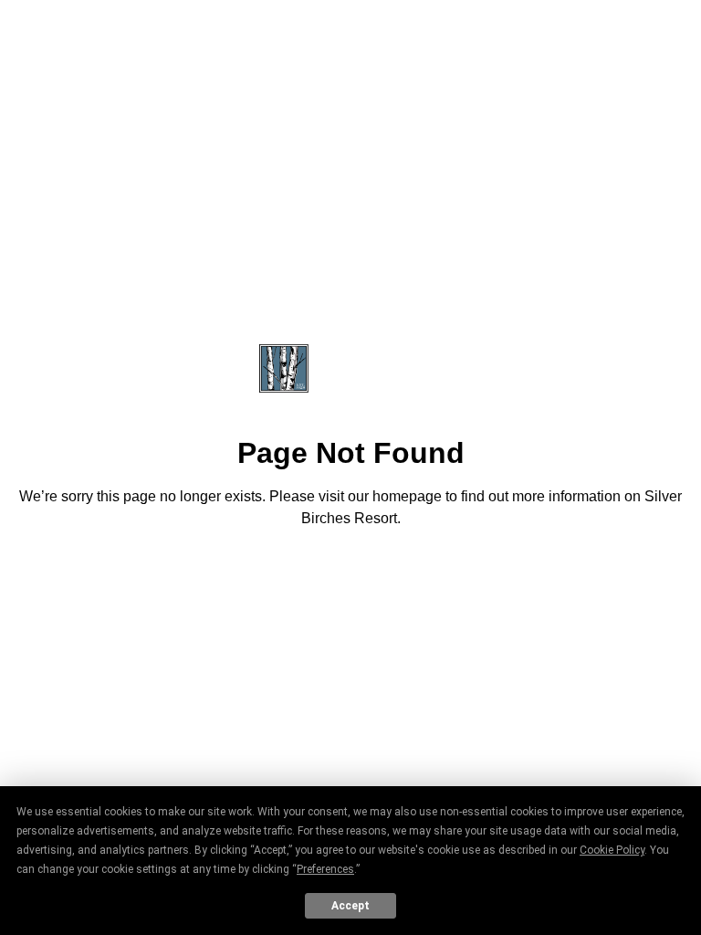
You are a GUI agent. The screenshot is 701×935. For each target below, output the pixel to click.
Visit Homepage (350, 569)
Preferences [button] (325, 869)
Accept (350, 905)
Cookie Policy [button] (612, 850)
